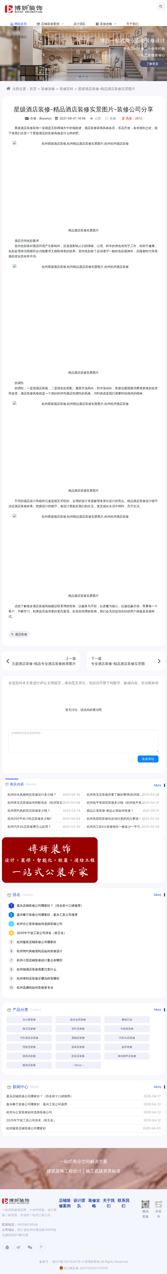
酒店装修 (21, 634)
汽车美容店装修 (29, 1037)
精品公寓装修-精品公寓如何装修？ (110, 810)
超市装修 (127, 1046)
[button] (80, 76)
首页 (33, 89)
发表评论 (148, 759)
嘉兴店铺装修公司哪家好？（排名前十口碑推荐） (50, 905)
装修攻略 (106, 24)
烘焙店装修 (29, 1056)
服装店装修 (29, 1065)
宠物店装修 (78, 1037)
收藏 (113, 118)
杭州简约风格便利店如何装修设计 (39, 951)
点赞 (98, 118)
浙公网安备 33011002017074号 (85, 1268)
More (157, 785)
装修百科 (66, 89)
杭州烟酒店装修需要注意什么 (36, 969)
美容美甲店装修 (127, 1056)
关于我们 (132, 24)
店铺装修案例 (50, 24)
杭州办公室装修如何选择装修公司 (39, 924)
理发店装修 (29, 1046)
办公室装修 (29, 1019)
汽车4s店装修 (127, 1037)
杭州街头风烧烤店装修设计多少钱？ (32, 794)
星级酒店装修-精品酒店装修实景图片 (106, 89)
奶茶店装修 (78, 1056)
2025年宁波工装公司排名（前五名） (42, 933)
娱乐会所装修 (78, 1019)
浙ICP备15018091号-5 (67, 1261)
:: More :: (78, 1065)
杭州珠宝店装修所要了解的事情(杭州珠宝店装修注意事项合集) (115, 795)
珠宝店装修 (29, 1028)
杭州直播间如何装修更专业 (35, 987)
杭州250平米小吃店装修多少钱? (29, 818)
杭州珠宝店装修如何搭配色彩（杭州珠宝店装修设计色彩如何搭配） (35, 803)
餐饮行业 (127, 1019)
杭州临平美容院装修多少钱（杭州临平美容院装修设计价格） (114, 803)
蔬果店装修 (78, 1046)
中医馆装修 (127, 1028)
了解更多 (152, 63)
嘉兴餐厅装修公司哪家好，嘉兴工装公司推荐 (47, 914)
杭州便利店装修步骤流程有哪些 (38, 978)
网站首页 (21, 24)
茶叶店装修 (78, 1028)
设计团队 (79, 24)
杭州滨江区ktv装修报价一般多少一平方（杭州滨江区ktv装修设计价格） (113, 828)
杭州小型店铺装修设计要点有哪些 (39, 960)
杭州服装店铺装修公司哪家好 (36, 942)
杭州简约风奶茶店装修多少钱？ (29, 810)
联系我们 (21, 37)
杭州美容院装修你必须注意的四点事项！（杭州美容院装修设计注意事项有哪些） (114, 820)
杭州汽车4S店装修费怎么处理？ (29, 826)
